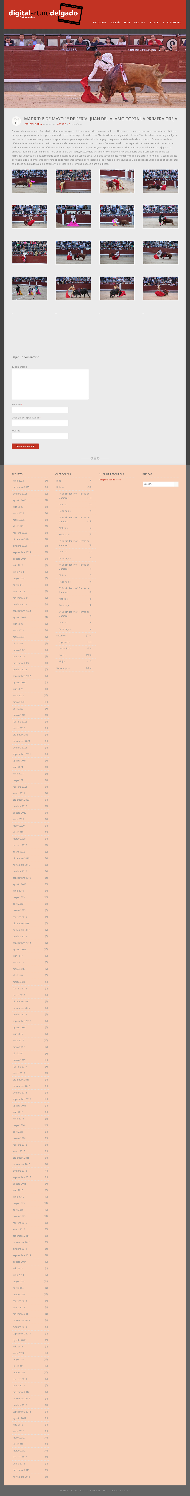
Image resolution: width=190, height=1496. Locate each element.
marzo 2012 (19, 1450)
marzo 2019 (19, 910)
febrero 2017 (20, 1066)
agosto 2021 (19, 760)
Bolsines (139, 22)
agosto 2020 (19, 812)
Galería (115, 22)
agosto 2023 (19, 617)
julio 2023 (18, 624)
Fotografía (103, 480)
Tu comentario (19, 366)
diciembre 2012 (21, 1392)
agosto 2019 (19, 884)
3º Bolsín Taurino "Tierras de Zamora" (74, 543)
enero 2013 (19, 1385)
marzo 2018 (19, 982)
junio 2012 (18, 1431)
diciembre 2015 (21, 1157)
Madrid (112, 480)
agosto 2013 (19, 1340)
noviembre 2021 (21, 741)
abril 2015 (18, 1209)
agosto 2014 (19, 1261)
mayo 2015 (18, 1203)
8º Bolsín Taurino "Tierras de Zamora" (74, 613)
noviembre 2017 (21, 1008)
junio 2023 (18, 630)
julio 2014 (18, 1268)
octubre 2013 (20, 1327)
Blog (127, 22)
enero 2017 (19, 1073)
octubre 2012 (20, 1405)
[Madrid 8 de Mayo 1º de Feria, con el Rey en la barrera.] (30, 192)
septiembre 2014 (22, 1255)
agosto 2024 (19, 558)
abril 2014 (18, 1288)
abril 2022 (18, 708)
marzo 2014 (19, 1294)
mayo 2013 (18, 1359)
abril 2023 (18, 643)
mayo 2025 (18, 519)
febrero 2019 (20, 917)
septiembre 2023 (22, 611)
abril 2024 (18, 585)
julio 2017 (18, 1034)
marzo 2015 (19, 1216)
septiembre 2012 (22, 1411)
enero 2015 (19, 1229)
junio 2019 (18, 890)
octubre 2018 (20, 936)
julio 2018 (18, 956)
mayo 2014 (18, 1281)
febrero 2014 (20, 1301)
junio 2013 (18, 1353)
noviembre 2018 (21, 930)
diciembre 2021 (21, 734)
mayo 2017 (18, 1047)
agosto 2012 (19, 1418)
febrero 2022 (20, 721)
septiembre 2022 (22, 676)
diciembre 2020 (21, 799)
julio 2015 (18, 1190)
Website (16, 430)
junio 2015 (18, 1197)
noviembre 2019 (21, 864)
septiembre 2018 (22, 943)
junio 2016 (18, 1118)
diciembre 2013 (21, 1314)
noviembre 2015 (21, 1164)
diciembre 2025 (21, 487)
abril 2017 (18, 1053)
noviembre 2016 (21, 1086)
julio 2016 (18, 1112)
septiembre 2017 (22, 1021)
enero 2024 (19, 591)
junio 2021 (18, 773)
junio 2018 (18, 962)
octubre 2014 (20, 1248)
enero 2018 (19, 995)
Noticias (63, 504)
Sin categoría (33, 124)
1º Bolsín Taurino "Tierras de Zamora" (74, 495)
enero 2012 (19, 1463)
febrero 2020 (20, 845)
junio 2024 (18, 572)
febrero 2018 (20, 988)
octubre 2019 (20, 871)
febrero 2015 (20, 1222)
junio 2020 (18, 819)
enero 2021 (19, 793)
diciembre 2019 (21, 858)
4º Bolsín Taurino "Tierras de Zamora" (74, 566)
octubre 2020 (20, 806)
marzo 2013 (19, 1372)
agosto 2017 (19, 1027)
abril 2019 (18, 903)
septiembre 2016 (22, 1099)
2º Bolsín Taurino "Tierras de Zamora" (74, 519)
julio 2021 (18, 767)
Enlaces (155, 22)
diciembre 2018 (21, 923)
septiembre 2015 (22, 1177)
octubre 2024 (20, 545)
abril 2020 (18, 832)
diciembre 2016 (21, 1079)
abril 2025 (18, 526)
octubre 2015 (20, 1170)
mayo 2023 (18, 636)
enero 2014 (19, 1307)
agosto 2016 (19, 1105)
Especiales (64, 642)
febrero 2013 (20, 1379)
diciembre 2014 (21, 1235)
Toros (62, 655)
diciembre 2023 (21, 598)
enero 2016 (19, 1151)
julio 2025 (18, 506)
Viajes (62, 661)
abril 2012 (18, 1444)
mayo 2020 (18, 825)
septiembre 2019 (22, 877)
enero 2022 (19, 728)
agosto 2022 (19, 682)
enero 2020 (19, 851)
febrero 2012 (20, 1457)
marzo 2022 (19, 715)
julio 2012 (18, 1424)
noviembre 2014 (21, 1242)
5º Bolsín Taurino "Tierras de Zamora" (74, 590)
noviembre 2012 (21, 1398)
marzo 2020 (19, 838)
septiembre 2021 (22, 754)
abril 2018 (18, 975)
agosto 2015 (19, 1183)
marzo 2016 (19, 1138)
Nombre (16, 404)
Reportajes (65, 511)
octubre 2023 (20, 604)
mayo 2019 (18, 897)
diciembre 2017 (21, 1001)
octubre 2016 (20, 1092)
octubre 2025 (20, 493)
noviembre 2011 (21, 1476)
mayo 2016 (18, 1125)
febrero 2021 (20, 786)
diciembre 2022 (21, 663)
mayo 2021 (18, 780)
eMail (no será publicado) (25, 417)
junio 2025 (18, 513)
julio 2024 (18, 565)
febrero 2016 (20, 1144)
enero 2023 (19, 656)
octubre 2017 (20, 1014)
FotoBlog (99, 22)
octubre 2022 (20, 669)
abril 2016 (18, 1131)
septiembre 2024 (22, 552)
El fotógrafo (172, 22)
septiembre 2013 (22, 1333)
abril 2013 (18, 1366)
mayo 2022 (18, 702)
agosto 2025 (19, 500)
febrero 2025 (20, 532)
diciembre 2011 (21, 1470)
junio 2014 (18, 1275)
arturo (61, 124)
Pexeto (129, 1491)
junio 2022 (18, 695)
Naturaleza (65, 648)
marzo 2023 (19, 650)
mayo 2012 (18, 1437)
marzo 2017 (19, 1060)
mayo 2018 (18, 969)
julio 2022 (18, 689)
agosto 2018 (19, 949)
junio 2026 (18, 480)
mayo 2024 (18, 578)
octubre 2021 (20, 747)
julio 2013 (18, 1346)
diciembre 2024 (21, 539)
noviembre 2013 (21, 1320)
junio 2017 (18, 1040)
